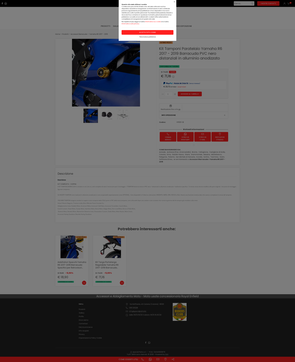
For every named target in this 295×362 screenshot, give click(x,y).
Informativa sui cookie (153, 22)
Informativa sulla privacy (130, 24)
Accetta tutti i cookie (147, 32)
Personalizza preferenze (147, 37)
